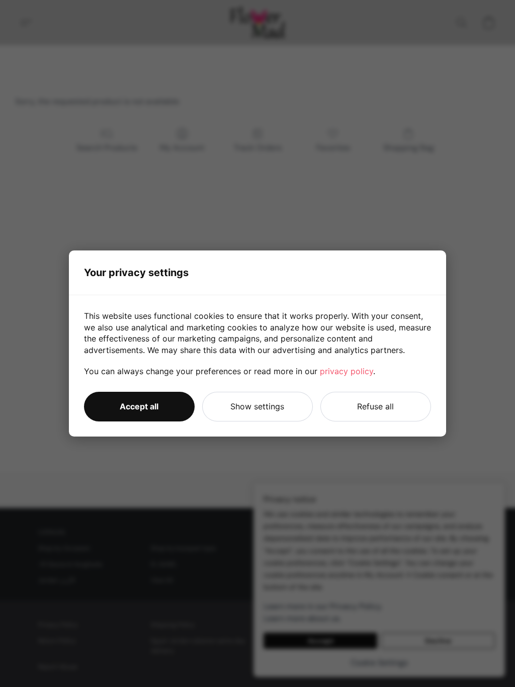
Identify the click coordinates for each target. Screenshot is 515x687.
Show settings (257, 406)
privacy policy (346, 371)
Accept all (139, 406)
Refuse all (375, 406)
